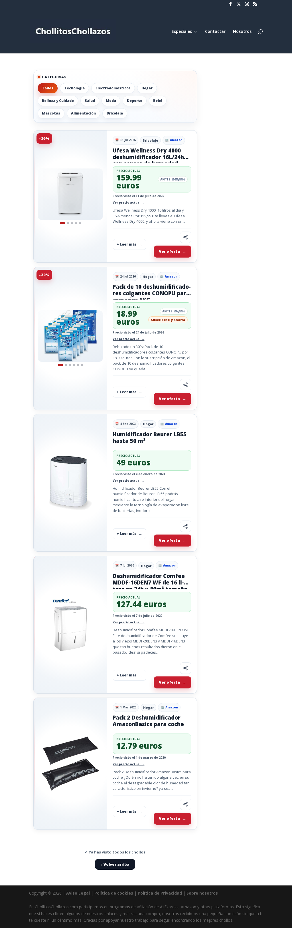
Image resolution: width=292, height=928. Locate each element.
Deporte (134, 100)
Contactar (215, 31)
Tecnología (74, 88)
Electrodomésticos (113, 88)
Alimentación (83, 113)
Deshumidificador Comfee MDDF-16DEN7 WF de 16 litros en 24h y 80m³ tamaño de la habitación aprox (150, 585)
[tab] (62, 223)
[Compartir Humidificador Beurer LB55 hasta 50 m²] (185, 526)
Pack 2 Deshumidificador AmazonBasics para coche (148, 721)
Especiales (182, 31)
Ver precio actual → (128, 202)
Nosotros (242, 31)
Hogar (147, 88)
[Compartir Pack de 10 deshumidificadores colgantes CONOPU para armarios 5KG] (185, 384)
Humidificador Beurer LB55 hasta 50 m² (149, 438)
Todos (47, 88)
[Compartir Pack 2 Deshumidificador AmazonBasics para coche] (185, 804)
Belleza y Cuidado (58, 100)
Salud (90, 100)
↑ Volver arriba (115, 864)
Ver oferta (169, 251)
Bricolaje (115, 113)
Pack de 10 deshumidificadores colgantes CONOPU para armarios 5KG (152, 293)
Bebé (157, 100)
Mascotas (51, 113)
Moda (111, 100)
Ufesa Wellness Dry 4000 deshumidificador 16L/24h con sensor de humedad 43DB (148, 160)
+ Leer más (127, 244)
